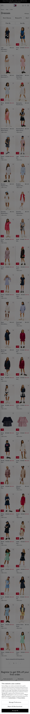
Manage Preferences (15, 702)
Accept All (15, 710)
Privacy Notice (21, 697)
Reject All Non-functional (15, 706)
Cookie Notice (12, 697)
